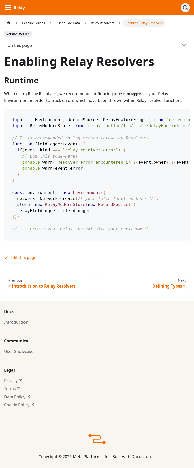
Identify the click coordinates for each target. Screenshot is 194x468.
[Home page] (9, 23)
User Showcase (18, 351)
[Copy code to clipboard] (184, 115)
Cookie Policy (16, 405)
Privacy (11, 380)
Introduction (16, 322)
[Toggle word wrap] (174, 115)
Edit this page (23, 257)
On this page (19, 45)
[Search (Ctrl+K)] (185, 7)
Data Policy (14, 397)
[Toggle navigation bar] (8, 7)
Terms (10, 389)
